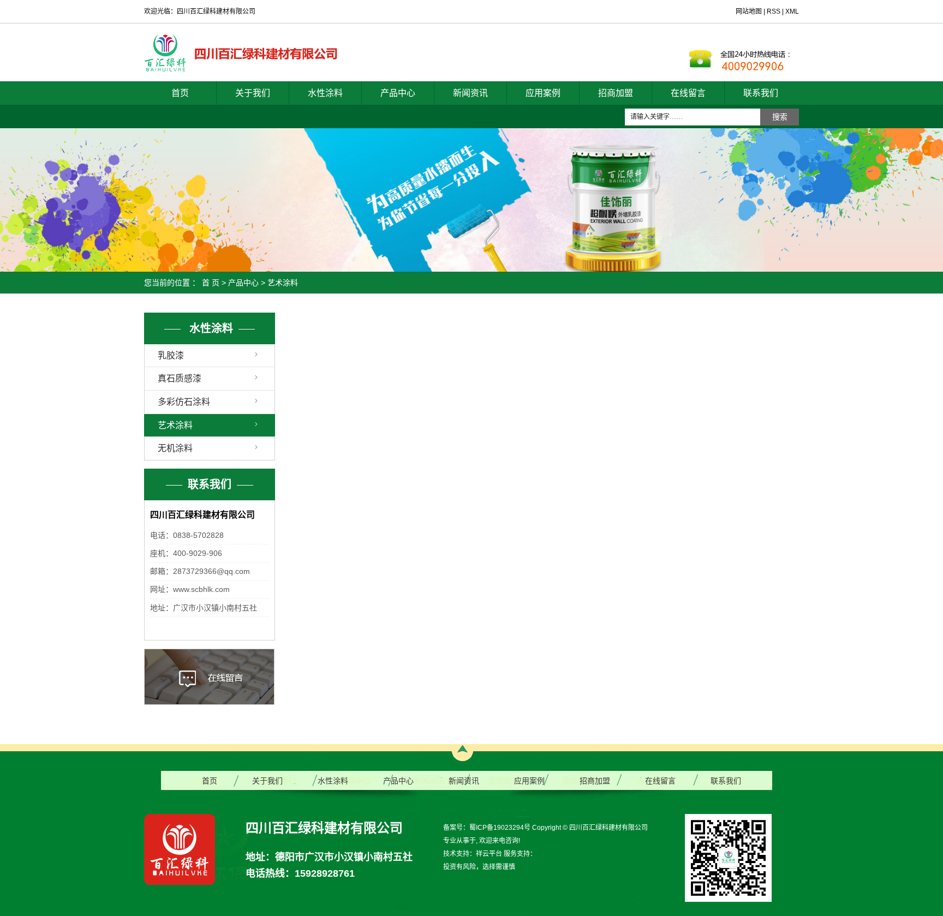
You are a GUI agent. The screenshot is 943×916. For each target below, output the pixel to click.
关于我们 (252, 93)
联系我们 (760, 93)
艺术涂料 (282, 282)
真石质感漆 (179, 378)
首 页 (210, 282)
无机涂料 (175, 448)
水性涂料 (325, 93)
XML (792, 11)
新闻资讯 (470, 93)
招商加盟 (615, 93)
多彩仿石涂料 (184, 401)
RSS (773, 11)
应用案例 (543, 93)
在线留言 (688, 93)
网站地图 (749, 11)
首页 (180, 93)
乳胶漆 (171, 355)
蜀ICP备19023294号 (499, 827)
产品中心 (397, 93)
